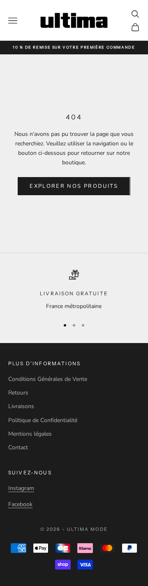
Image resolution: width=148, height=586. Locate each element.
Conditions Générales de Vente (47, 379)
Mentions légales (30, 434)
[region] (74, 290)
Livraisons (21, 406)
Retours (18, 393)
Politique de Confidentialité (42, 420)
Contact (18, 447)
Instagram (21, 488)
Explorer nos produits (74, 186)
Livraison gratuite (74, 293)
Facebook (20, 504)
